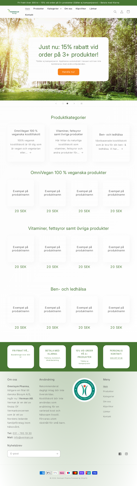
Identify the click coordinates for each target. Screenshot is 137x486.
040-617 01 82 (116, 358)
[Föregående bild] (56, 103)
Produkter (108, 391)
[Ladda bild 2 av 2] (67, 103)
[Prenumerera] (57, 453)
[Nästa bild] (74, 103)
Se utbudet (52, 68)
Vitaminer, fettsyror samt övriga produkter (68, 132)
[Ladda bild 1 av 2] (63, 103)
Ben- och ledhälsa (111, 134)
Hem (105, 386)
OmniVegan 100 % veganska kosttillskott (26, 132)
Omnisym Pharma (64, 478)
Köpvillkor (108, 406)
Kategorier (108, 396)
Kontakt (107, 416)
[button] (54, 9)
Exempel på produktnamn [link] (20, 193)
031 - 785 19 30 (22, 433)
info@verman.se (23, 437)
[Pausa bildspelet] (81, 103)
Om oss (107, 401)
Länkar (106, 411)
